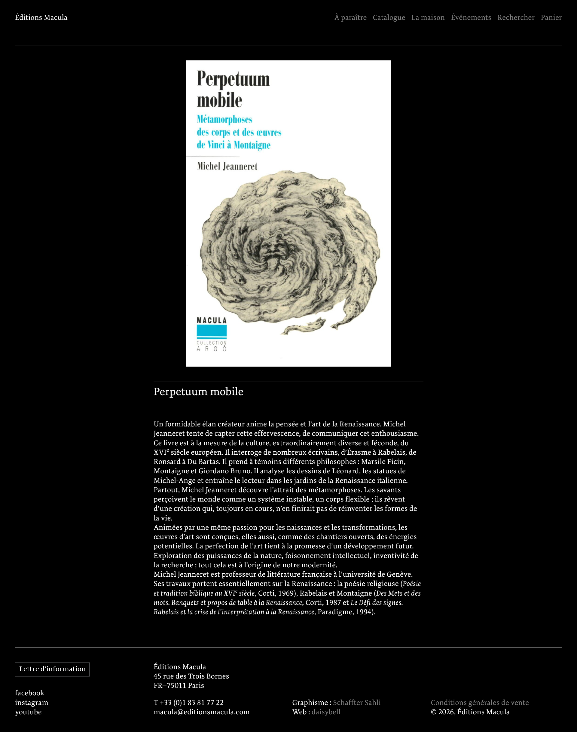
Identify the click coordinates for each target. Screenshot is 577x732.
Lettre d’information (52, 669)
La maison (428, 18)
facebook (29, 693)
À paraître (350, 18)
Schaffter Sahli (357, 703)
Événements (471, 18)
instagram (31, 703)
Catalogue (389, 18)
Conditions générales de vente (480, 703)
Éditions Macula (41, 18)
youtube (28, 712)
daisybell (326, 712)
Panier (551, 18)
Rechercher (516, 18)
